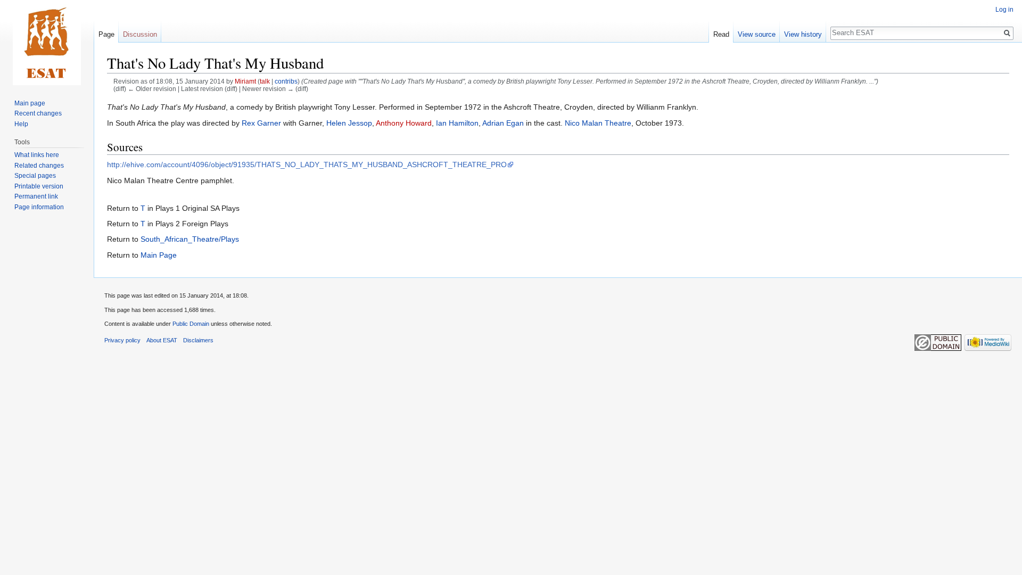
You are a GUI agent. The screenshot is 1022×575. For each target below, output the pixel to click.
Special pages (35, 175)
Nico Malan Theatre (598, 123)
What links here (36, 155)
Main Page (159, 255)
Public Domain (190, 324)
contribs (286, 81)
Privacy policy (122, 340)
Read (721, 34)
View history (803, 34)
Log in (1004, 9)
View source (757, 34)
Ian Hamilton (457, 123)
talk (265, 81)
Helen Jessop (349, 123)
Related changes (39, 165)
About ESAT (161, 340)
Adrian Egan (503, 123)
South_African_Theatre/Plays (190, 239)
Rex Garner (261, 123)
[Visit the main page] (46, 42)
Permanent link (36, 196)
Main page (29, 103)
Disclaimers (198, 340)
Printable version (38, 186)
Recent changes (38, 113)
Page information (39, 207)
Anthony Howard (404, 123)
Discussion (140, 34)
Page (106, 34)
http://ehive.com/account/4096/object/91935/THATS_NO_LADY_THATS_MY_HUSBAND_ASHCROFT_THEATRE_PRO (307, 164)
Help (21, 124)
